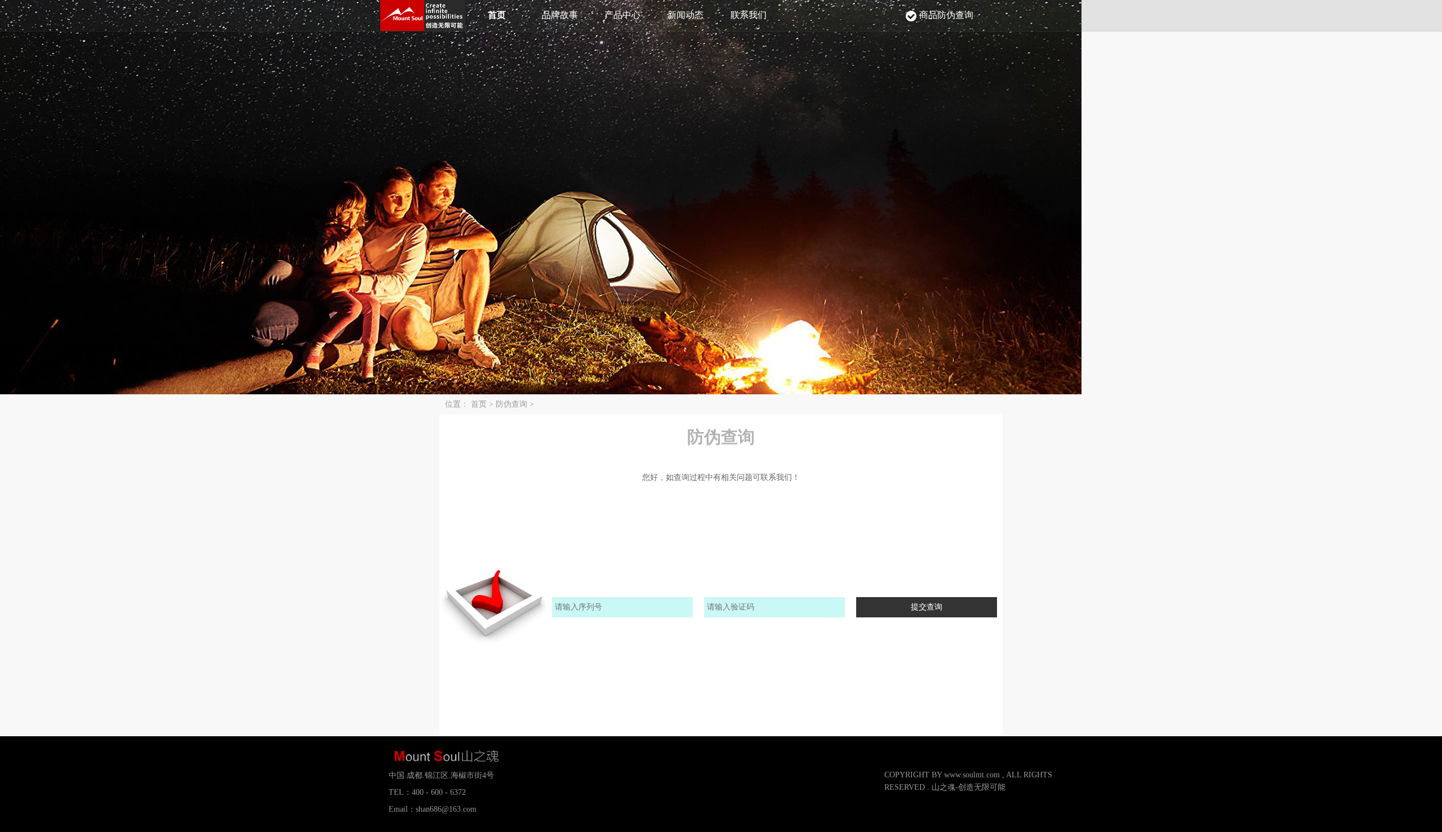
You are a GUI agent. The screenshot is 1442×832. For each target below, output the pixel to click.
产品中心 (622, 15)
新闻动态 (685, 15)
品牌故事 (560, 15)
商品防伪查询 (946, 15)
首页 (497, 15)
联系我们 (749, 15)
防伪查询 (512, 404)
